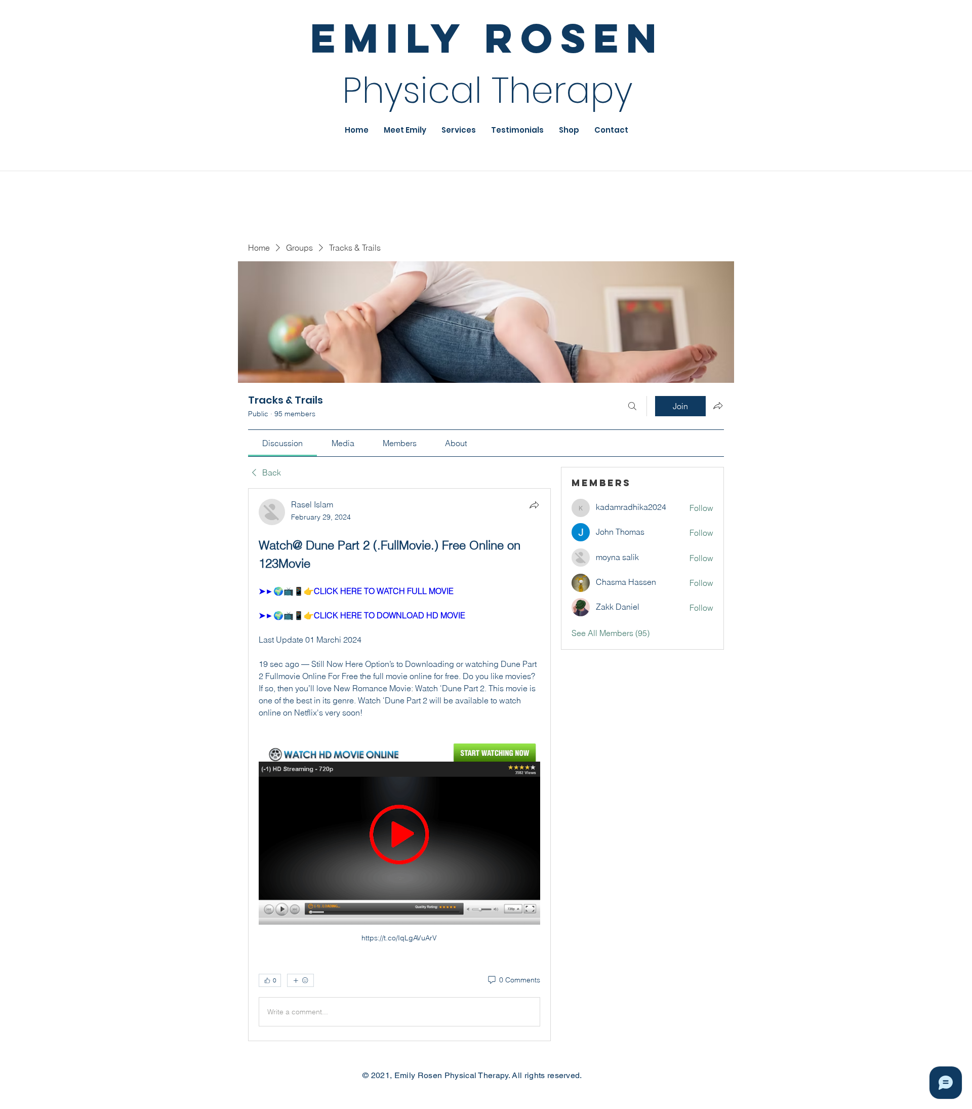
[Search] (632, 406)
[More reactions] (300, 980)
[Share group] (718, 406)
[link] (282, 443)
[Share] (534, 505)
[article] (399, 764)
